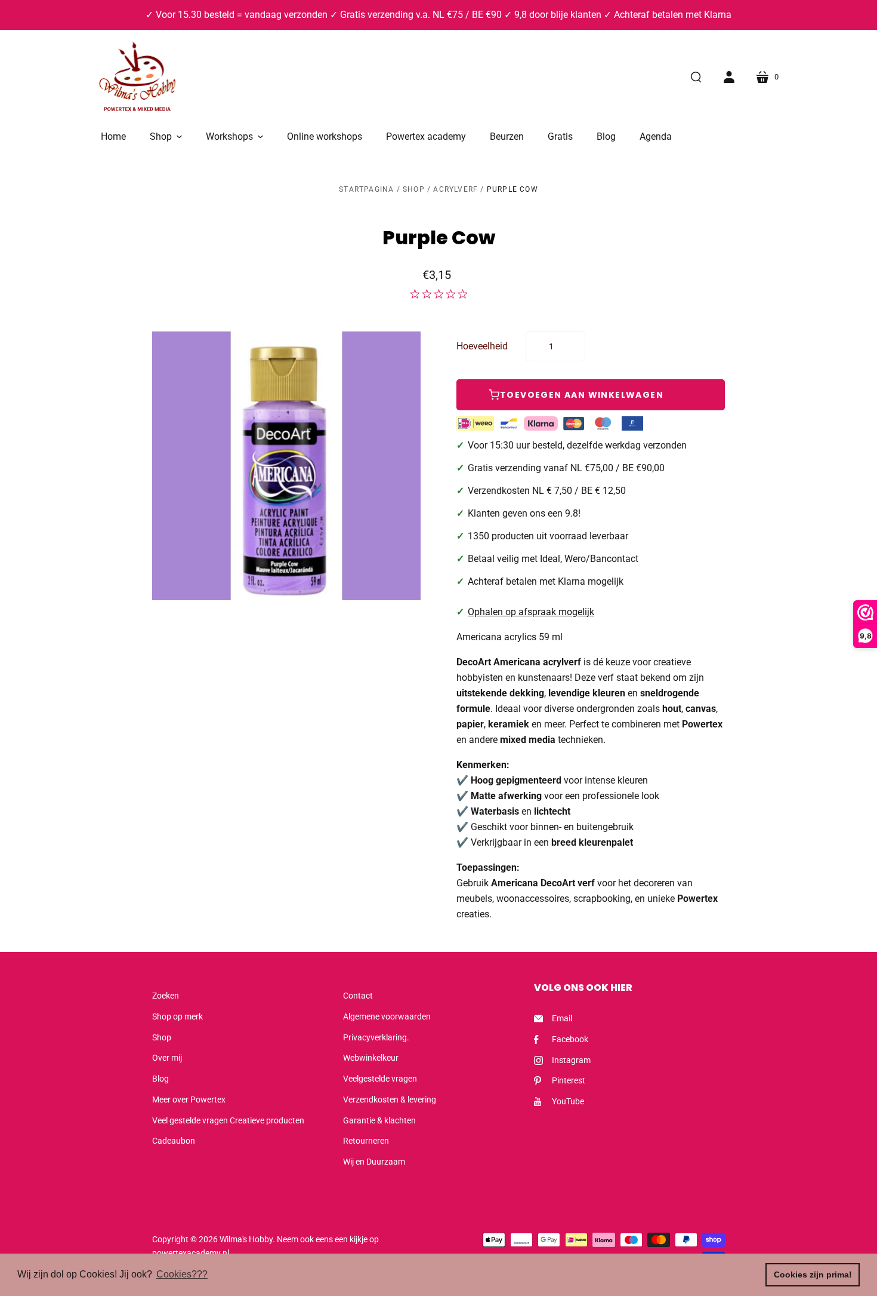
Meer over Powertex (189, 1099)
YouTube (568, 1101)
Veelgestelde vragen (380, 1078)
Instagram (571, 1060)
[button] (166, 136)
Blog (160, 1078)
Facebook (570, 1039)
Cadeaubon (173, 1140)
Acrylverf (455, 189)
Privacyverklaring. (376, 1037)
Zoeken (165, 995)
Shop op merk (177, 1016)
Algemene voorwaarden (387, 1016)
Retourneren (366, 1140)
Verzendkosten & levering (389, 1099)
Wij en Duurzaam (374, 1161)
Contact (358, 995)
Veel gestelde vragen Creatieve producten (228, 1120)
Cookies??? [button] (182, 1274)
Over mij (167, 1057)
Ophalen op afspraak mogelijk (531, 612)
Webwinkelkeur (371, 1057)
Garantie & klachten (379, 1120)
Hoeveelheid (482, 346)
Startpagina (366, 189)
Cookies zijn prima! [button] (813, 1274)
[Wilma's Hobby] (137, 78)
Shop (414, 189)
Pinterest (568, 1080)
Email (562, 1018)
